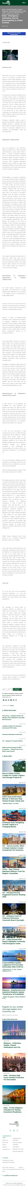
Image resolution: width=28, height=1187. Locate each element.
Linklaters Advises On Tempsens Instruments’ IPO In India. (12, 727)
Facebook (17, 1130)
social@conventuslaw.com (11, 1175)
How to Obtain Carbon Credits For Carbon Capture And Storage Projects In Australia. (13, 776)
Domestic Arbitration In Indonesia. (12, 734)
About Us (5, 1140)
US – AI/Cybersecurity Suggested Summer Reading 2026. (13, 895)
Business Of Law (18, 1149)
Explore (5, 1142)
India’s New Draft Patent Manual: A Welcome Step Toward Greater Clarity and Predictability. (13, 800)
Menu (24, 2)
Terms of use (9, 1183)
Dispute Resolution (12, 9)
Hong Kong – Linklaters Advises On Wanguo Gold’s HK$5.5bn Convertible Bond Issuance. (13, 717)
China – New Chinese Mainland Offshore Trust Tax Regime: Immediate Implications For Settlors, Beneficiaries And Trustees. (13, 873)
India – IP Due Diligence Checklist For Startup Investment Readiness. (13, 1110)
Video (4, 1144)
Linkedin (10, 1130)
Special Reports (18, 1151)
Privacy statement (17, 1183)
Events (4, 1147)
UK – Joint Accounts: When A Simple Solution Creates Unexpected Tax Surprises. (13, 848)
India (24, 11)
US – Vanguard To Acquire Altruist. (12, 741)
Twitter (14, 1130)
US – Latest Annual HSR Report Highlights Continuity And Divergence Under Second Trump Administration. (13, 943)
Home (3, 9)
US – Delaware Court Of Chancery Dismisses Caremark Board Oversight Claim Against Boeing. (13, 919)
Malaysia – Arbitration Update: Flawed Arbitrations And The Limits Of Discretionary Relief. (13, 1047)
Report (12, 705)
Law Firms (16, 1147)
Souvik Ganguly (6, 695)
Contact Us (6, 1149)
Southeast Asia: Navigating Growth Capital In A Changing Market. (13, 825)
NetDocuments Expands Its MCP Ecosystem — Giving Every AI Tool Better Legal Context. (12, 749)
